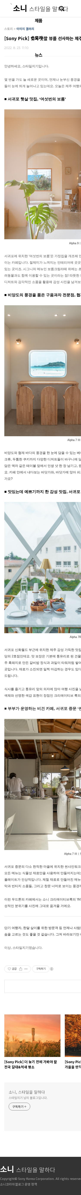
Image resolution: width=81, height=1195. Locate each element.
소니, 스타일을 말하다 (27, 1091)
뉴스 (38, 55)
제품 (38, 20)
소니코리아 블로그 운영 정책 (18, 1184)
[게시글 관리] (26, 969)
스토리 (36, 38)
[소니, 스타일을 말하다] (39, 7)
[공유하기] (20, 969)
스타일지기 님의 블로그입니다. (28, 1098)
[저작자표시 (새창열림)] (51, 969)
